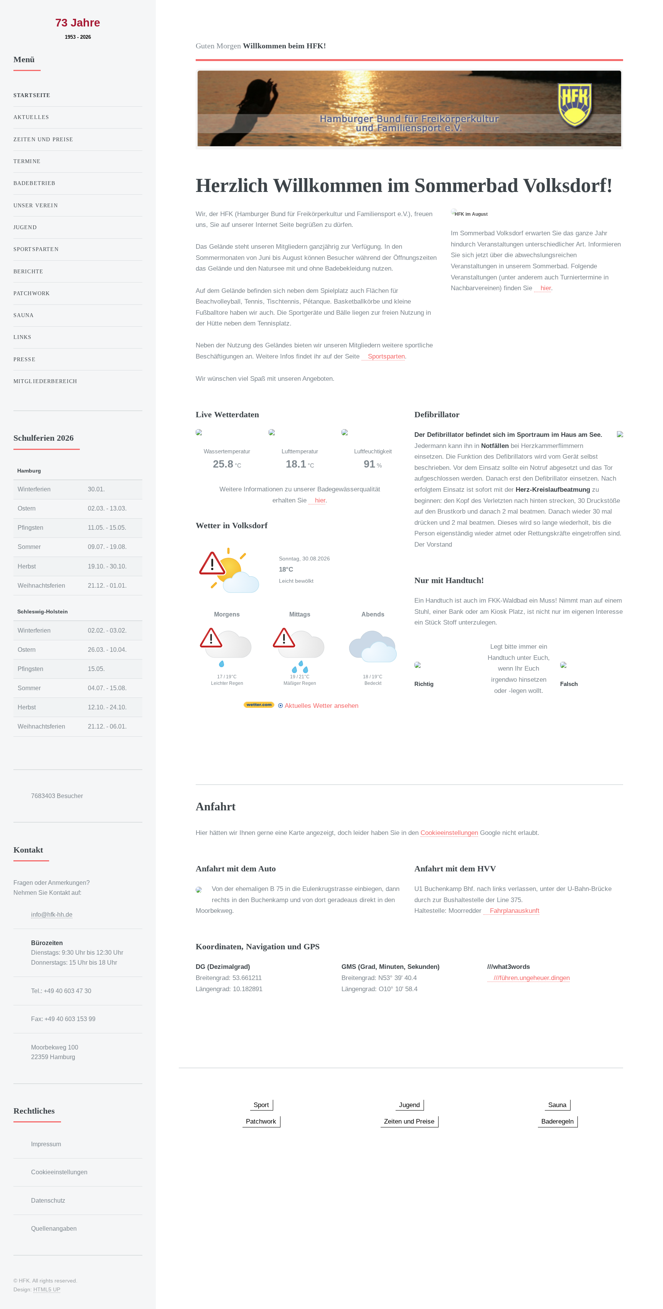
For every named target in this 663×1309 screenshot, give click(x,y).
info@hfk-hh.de (52, 914)
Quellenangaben (54, 1228)
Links (22, 337)
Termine (27, 161)
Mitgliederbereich (46, 381)
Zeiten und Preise (43, 139)
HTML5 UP (46, 1289)
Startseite (32, 95)
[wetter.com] (259, 705)
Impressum (46, 1144)
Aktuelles (31, 117)
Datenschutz (48, 1200)
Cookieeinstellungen (449, 832)
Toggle (174, 22)
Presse (24, 359)
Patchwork (31, 293)
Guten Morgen (261, 46)
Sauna (23, 315)
